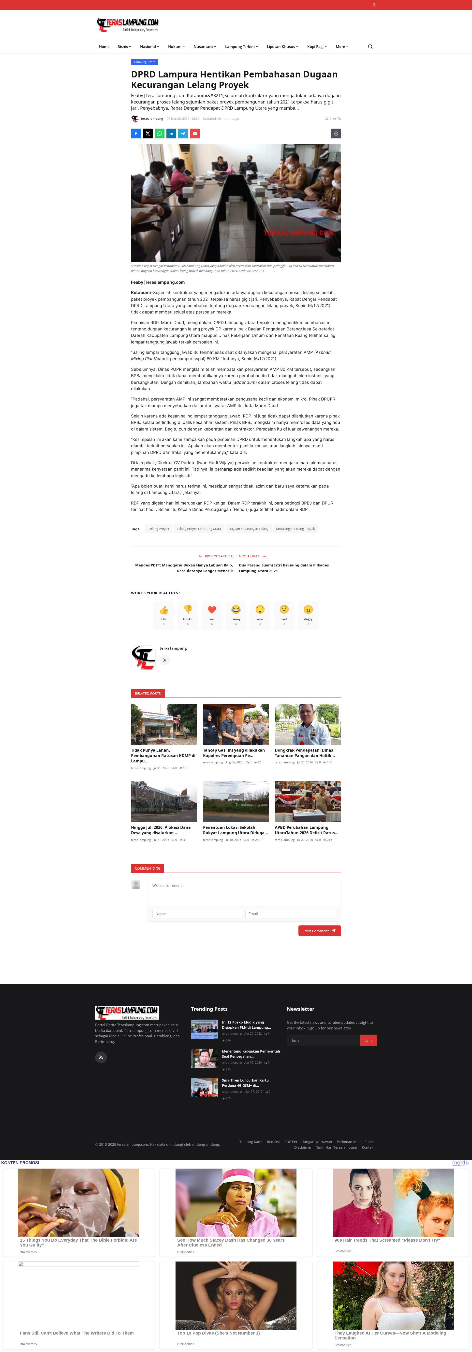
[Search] (370, 47)
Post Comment (316, 930)
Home (104, 46)
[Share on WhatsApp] (159, 133)
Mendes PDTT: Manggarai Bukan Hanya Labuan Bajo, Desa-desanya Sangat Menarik (184, 568)
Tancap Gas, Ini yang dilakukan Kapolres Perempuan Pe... (234, 752)
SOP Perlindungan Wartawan (308, 1141)
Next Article (249, 556)
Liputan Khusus (281, 46)
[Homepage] (128, 25)
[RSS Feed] (165, 660)
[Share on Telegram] (183, 133)
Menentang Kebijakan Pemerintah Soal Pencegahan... (251, 1054)
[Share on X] (148, 133)
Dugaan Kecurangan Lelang (248, 528)
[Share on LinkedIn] (171, 133)
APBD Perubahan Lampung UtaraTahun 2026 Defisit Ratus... (307, 830)
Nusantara (203, 46)
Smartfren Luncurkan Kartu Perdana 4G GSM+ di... (245, 1083)
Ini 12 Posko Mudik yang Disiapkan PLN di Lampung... (246, 1025)
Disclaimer (303, 1147)
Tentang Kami (250, 1141)
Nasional (148, 46)
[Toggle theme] (375, 5)
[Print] (336, 133)
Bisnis (123, 46)
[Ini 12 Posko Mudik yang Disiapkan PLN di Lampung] (204, 1029)
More (340, 46)
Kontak (367, 1147)
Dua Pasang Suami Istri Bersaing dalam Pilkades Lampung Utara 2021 (284, 568)
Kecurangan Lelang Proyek (295, 528)
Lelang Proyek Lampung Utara (199, 528)
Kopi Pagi (315, 46)
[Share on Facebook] (136, 133)
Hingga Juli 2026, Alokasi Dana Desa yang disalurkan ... (161, 830)
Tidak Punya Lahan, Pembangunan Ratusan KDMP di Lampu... (163, 755)
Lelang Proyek (158, 528)
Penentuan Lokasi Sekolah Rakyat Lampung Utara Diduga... (235, 830)
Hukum (174, 46)
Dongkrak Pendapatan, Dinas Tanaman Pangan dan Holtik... (305, 752)
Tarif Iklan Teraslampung (336, 1147)
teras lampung (173, 648)
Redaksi (273, 1141)
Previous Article (218, 556)
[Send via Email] (195, 133)
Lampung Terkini (240, 46)
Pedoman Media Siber (355, 1141)
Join (368, 1040)
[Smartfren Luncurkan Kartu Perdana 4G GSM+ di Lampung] (204, 1087)
